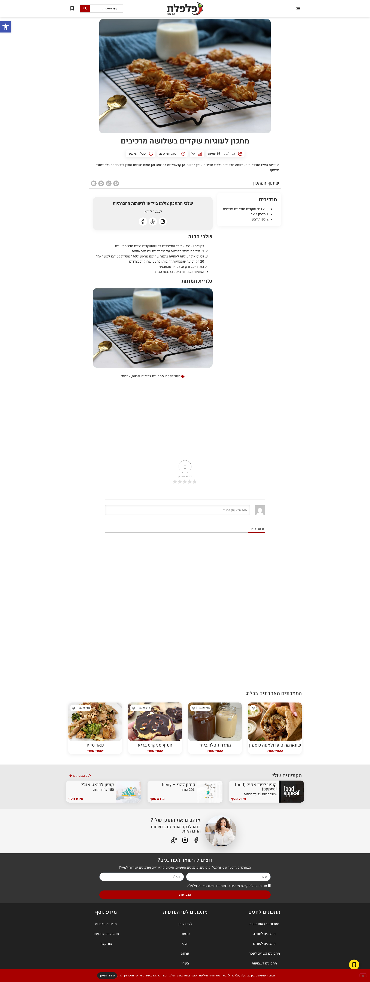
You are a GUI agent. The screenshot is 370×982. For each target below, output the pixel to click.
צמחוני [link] (125, 376)
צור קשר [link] (106, 943)
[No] (363, 975)
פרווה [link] (136, 376)
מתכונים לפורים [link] (152, 376)
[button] (298, 8)
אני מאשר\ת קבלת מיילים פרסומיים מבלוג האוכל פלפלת (227, 886)
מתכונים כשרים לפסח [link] (264, 953)
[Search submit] (85, 8)
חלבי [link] (185, 943)
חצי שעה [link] (164, 153)
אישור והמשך (107, 975)
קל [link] (193, 153)
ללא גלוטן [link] (185, 924)
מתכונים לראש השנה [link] (264, 924)
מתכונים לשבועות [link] (264, 963)
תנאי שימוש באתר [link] (106, 933)
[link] (5, 27)
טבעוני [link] (185, 933)
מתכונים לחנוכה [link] (264, 933)
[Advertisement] (249, 295)
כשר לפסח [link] (173, 376)
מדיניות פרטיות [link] (106, 924)
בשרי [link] (185, 963)
